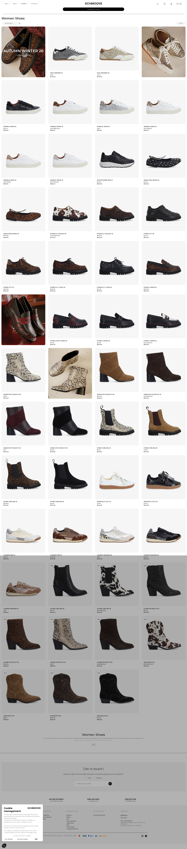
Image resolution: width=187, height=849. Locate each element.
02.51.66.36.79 (128, 821)
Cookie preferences (72, 829)
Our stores (124, 817)
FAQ (68, 825)
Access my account (99, 815)
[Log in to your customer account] (171, 4)
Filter (181, 23)
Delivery (69, 815)
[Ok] (164, 4)
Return (69, 817)
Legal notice (70, 823)
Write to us (124, 815)
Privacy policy (71, 827)
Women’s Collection (45, 817)
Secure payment (71, 821)
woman (98, 778)
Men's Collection (44, 815)
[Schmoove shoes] (93, 3)
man (89, 778)
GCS (68, 819)
